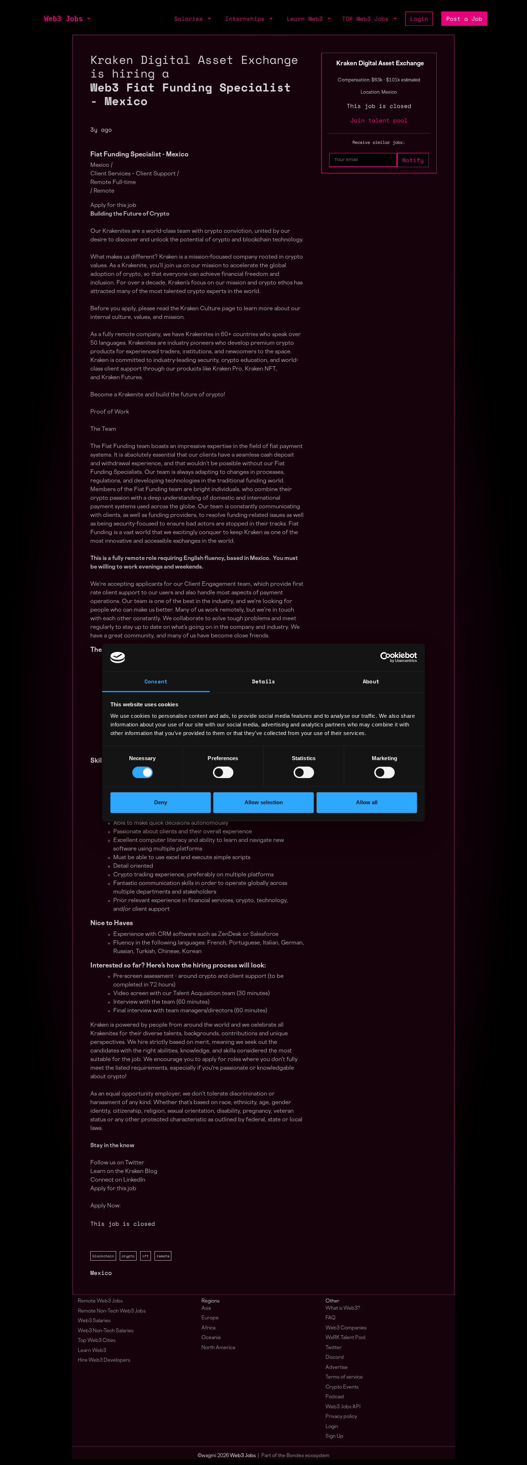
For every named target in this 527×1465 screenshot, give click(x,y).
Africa (208, 1328)
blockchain (103, 1255)
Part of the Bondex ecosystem (295, 1456)
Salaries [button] (190, 18)
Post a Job (464, 18)
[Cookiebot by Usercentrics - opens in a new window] (385, 657)
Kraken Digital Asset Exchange (380, 64)
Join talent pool (379, 120)
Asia (206, 1308)
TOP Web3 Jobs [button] (367, 18)
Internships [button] (246, 18)
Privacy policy (341, 1416)
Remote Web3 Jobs (100, 1301)
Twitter (334, 1348)
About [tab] (371, 681)
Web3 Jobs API (343, 1407)
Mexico (101, 1272)
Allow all (367, 802)
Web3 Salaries (94, 1321)
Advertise (337, 1367)
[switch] (223, 772)
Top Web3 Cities (96, 1340)
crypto (128, 1255)
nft (145, 1255)
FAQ (331, 1318)
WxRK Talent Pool (345, 1338)
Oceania (210, 1338)
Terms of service (344, 1377)
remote (163, 1255)
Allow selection (263, 802)
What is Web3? (343, 1308)
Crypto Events (342, 1387)
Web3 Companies (346, 1328)
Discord (335, 1357)
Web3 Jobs (63, 18)
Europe (210, 1318)
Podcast (335, 1397)
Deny (160, 802)
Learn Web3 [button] (306, 18)
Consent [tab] (155, 681)
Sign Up (334, 1436)
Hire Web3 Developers (104, 1360)
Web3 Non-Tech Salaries (105, 1331)
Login (419, 18)
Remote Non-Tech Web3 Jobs (112, 1311)
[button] (88, 18)
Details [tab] (263, 681)
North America (218, 1348)
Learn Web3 (92, 1350)
